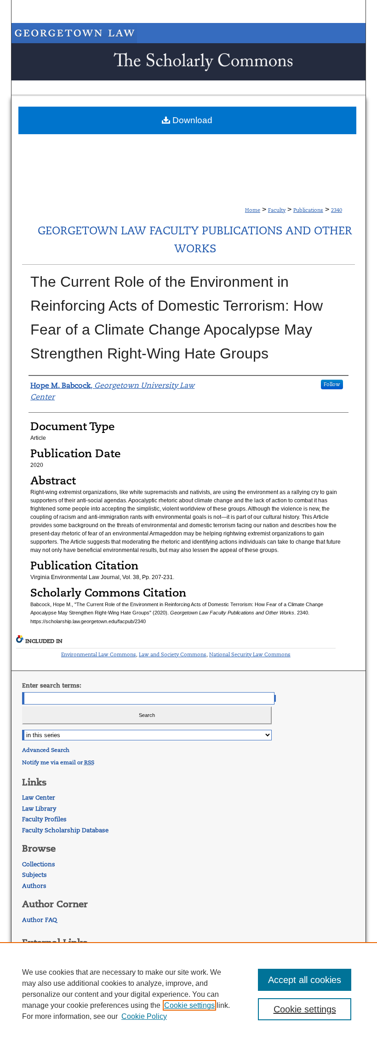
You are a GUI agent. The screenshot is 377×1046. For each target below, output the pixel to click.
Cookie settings (189, 1005)
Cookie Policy (144, 1016)
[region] (188, 994)
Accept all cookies (304, 980)
